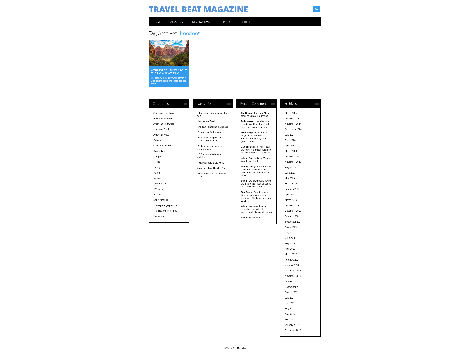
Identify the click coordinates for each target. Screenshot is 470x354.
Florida (156, 162)
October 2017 (292, 281)
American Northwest (163, 124)
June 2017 (290, 303)
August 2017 (291, 292)
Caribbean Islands (162, 145)
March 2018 (291, 254)
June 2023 (290, 172)
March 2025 (291, 113)
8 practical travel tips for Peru (211, 168)
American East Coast (163, 113)
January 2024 (292, 156)
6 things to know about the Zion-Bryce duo (169, 71)
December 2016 (293, 330)
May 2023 (290, 178)
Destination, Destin (206, 121)
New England (160, 183)
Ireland (156, 172)
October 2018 (292, 216)
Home (157, 22)
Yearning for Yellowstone (209, 132)
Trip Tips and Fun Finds (165, 210)
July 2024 (290, 134)
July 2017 (290, 298)
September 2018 (293, 222)
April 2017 (290, 314)
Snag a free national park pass (212, 127)
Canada (157, 140)
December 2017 (293, 270)
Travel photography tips (165, 205)
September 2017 (293, 287)
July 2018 (290, 232)
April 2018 (290, 249)
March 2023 (291, 183)
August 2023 (291, 167)
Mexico (157, 178)
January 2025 (292, 118)
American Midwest (162, 118)
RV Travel (246, 22)
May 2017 (290, 308)
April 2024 (290, 145)
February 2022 (292, 189)
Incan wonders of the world (210, 163)
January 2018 (292, 265)
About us (176, 22)
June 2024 (290, 140)
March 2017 (291, 319)
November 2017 (293, 276)
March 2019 (291, 200)
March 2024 (291, 151)
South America (160, 200)
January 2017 (292, 325)
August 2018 (291, 227)
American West (161, 134)
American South (161, 129)
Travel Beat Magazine (198, 9)
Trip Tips (225, 22)
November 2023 (293, 162)
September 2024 (293, 129)
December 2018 (293, 210)
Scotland (157, 194)
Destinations (201, 22)
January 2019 (292, 205)
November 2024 (293, 124)
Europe (157, 156)
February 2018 (292, 260)
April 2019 (290, 194)
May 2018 (290, 243)
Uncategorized (160, 216)
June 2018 (290, 238)
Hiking (156, 167)
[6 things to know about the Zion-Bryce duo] (169, 65)
